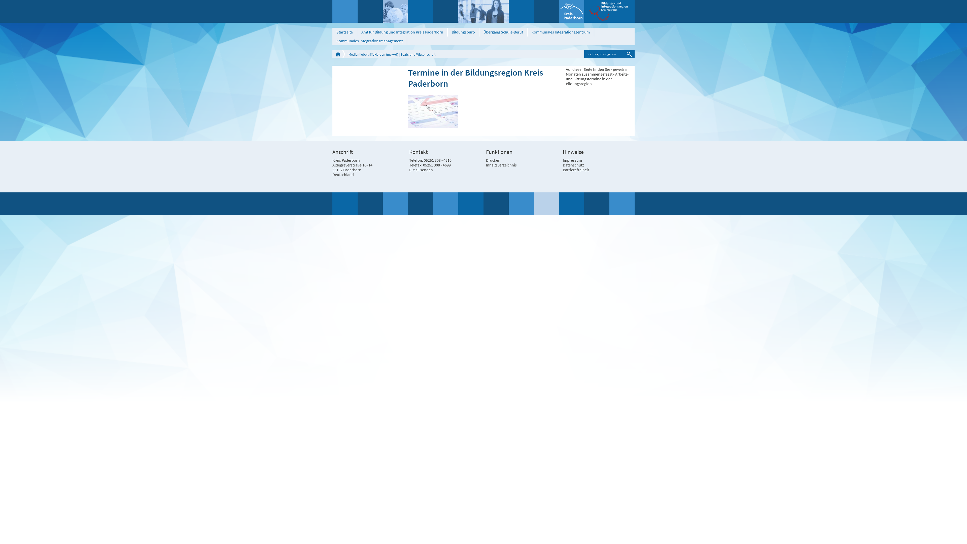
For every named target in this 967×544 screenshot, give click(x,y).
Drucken (493, 160)
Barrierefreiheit (576, 169)
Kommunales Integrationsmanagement (369, 40)
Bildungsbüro (463, 32)
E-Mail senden (421, 169)
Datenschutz (573, 164)
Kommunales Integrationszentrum (561, 32)
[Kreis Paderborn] (571, 11)
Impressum (572, 160)
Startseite (344, 32)
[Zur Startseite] (609, 11)
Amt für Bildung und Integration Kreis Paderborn (402, 32)
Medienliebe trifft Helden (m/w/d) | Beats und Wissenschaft (392, 54)
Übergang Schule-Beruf (503, 32)
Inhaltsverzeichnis (501, 164)
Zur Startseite (338, 54)
